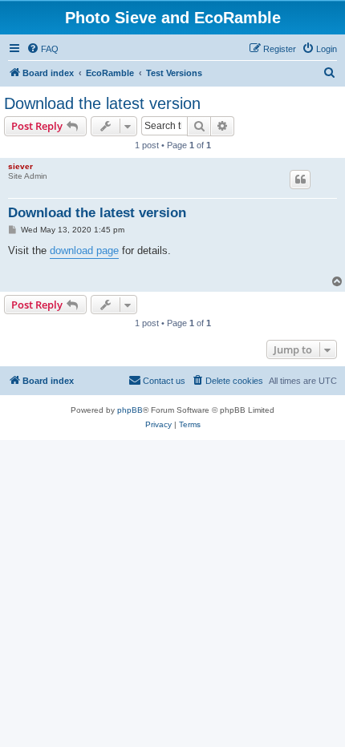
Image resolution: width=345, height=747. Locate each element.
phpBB (130, 410)
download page (84, 250)
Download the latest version (102, 103)
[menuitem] (42, 49)
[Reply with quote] (300, 179)
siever (20, 166)
